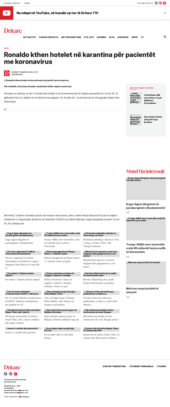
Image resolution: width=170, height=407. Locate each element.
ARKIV (134, 37)
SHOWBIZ (101, 37)
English (27, 3)
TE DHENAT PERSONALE (141, 366)
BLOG (111, 37)
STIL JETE (89, 37)
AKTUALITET (29, 37)
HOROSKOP (123, 37)
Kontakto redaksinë (12, 3)
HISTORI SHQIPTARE (71, 37)
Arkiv (6, 48)
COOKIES (161, 366)
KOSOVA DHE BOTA (48, 37)
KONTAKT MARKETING (114, 366)
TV (142, 37)
